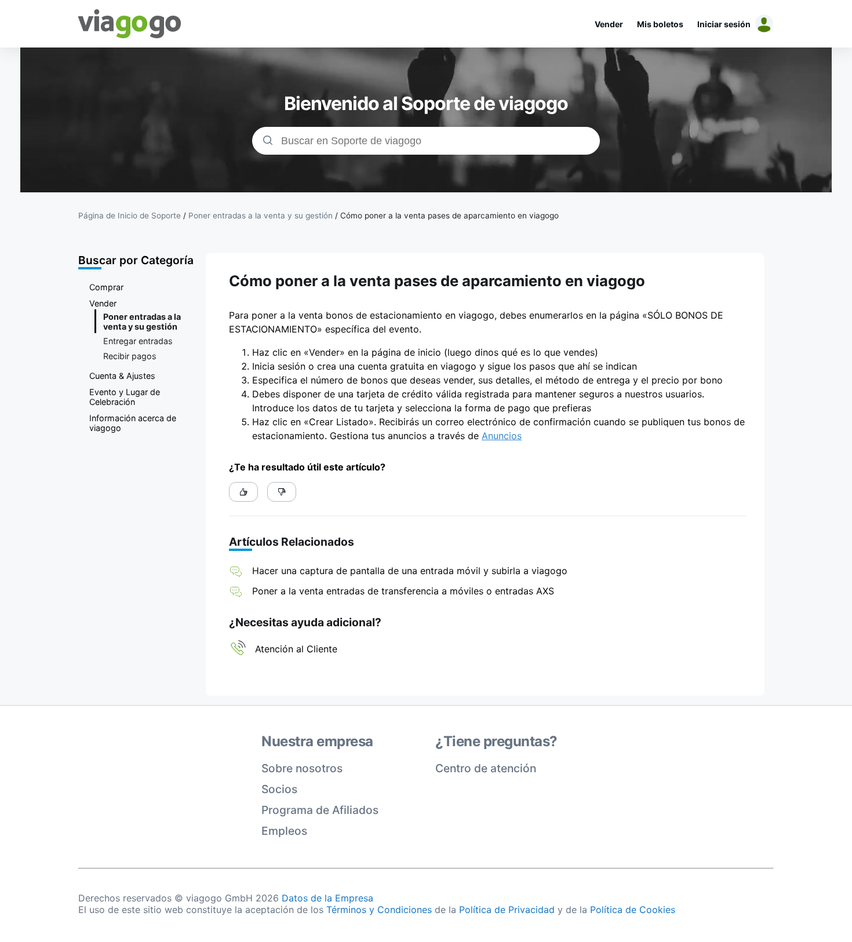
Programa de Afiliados (319, 810)
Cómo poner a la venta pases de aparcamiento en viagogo (449, 215)
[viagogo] (129, 23)
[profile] (762, 23)
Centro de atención (485, 768)
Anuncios (502, 435)
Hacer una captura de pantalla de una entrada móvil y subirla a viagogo (409, 570)
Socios (279, 789)
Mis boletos (660, 24)
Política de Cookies (632, 909)
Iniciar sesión (724, 24)
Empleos (284, 831)
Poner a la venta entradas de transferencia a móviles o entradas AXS (403, 591)
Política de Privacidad (507, 909)
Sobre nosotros (302, 768)
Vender (609, 24)
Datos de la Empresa (327, 898)
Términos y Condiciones (379, 909)
